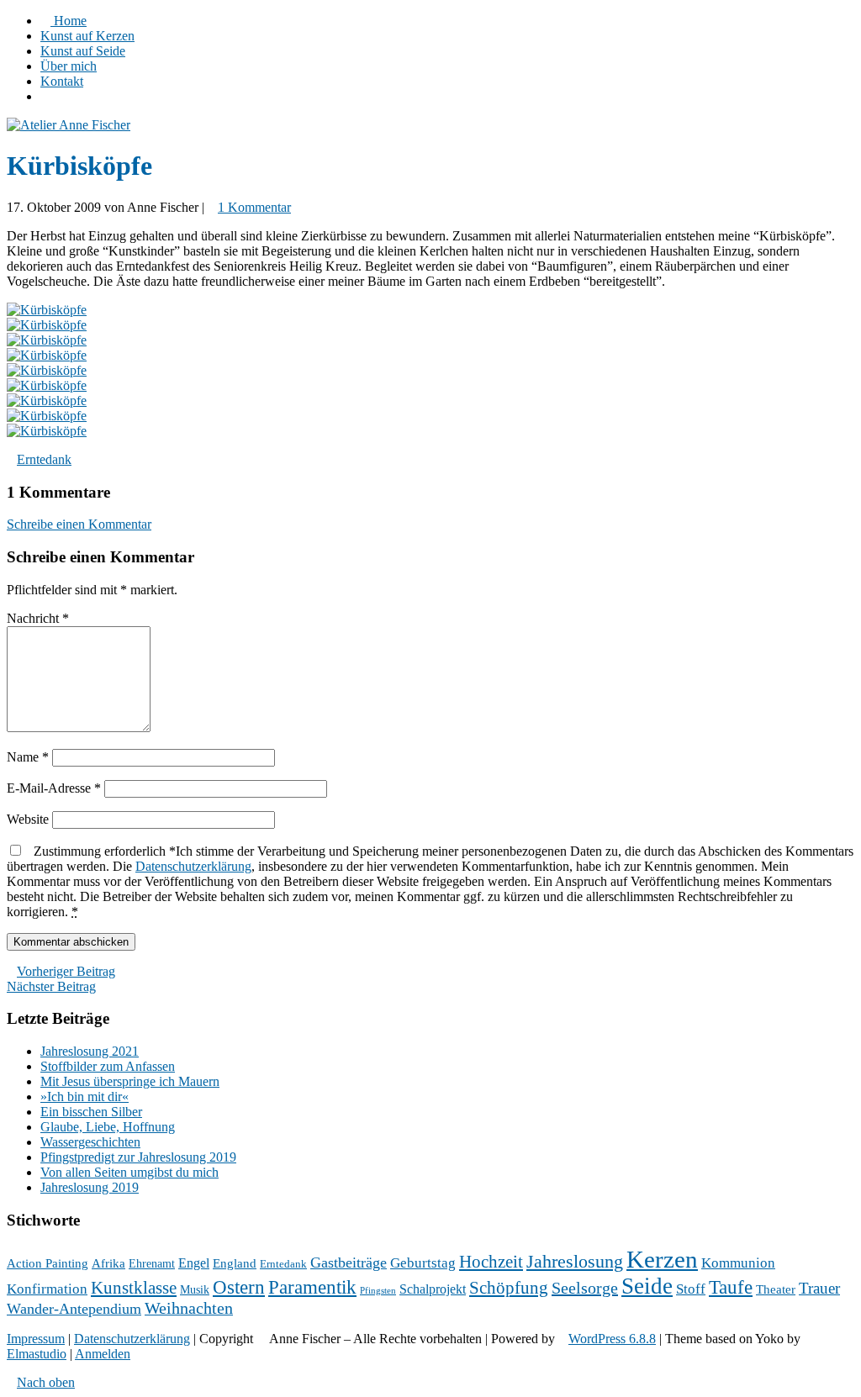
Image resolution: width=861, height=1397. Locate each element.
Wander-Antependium (74, 1308)
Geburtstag (423, 1263)
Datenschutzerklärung (193, 866)
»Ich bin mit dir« (84, 1096)
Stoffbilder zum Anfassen (107, 1066)
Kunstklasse (134, 1287)
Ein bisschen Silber (91, 1111)
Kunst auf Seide (82, 51)
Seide (647, 1286)
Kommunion (738, 1263)
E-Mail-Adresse (54, 788)
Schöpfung (508, 1288)
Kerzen (662, 1259)
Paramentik (312, 1287)
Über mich (68, 66)
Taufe (731, 1287)
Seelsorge (585, 1287)
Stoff (690, 1289)
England (234, 1263)
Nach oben (46, 1382)
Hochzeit (491, 1262)
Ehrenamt (152, 1263)
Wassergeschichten (90, 1142)
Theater (775, 1289)
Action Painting (47, 1263)
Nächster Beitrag (51, 986)
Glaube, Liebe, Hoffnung (107, 1127)
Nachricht (38, 618)
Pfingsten (378, 1290)
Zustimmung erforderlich (430, 881)
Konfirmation (47, 1289)
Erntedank (44, 459)
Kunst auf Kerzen (87, 36)
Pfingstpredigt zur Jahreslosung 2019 (138, 1157)
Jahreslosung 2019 (89, 1187)
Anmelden (102, 1354)
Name (28, 757)
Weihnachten (189, 1308)
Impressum (36, 1338)
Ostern (239, 1287)
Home (68, 20)
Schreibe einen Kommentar (79, 524)
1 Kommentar (254, 207)
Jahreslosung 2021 (89, 1051)
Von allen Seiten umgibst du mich (129, 1172)
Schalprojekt (432, 1289)
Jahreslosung (574, 1262)
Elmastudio (36, 1354)
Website (28, 819)
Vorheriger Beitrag (66, 971)
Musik (194, 1290)
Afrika (108, 1263)
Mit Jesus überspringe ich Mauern (129, 1081)
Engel (193, 1263)
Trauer (819, 1288)
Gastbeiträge (348, 1262)
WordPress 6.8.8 (612, 1338)
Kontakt (61, 81)
